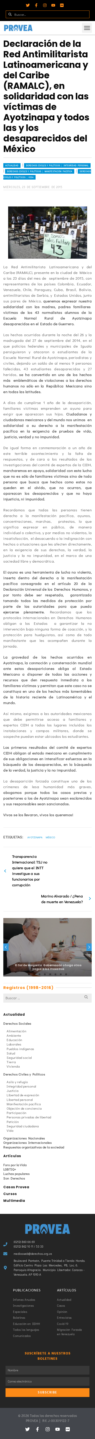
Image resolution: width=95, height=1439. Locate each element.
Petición (13, 1121)
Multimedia (14, 1200)
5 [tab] (50, 974)
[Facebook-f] (36, 5)
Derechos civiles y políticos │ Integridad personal (57, 165)
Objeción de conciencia (24, 1108)
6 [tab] (55, 974)
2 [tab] (34, 974)
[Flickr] (62, 5)
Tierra (11, 1062)
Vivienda (13, 1066)
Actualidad (12, 165)
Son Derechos (14, 1178)
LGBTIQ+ (9, 1169)
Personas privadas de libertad (29, 1117)
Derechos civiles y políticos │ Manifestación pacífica (39, 171)
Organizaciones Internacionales (27, 1142)
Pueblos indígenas (20, 1049)
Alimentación (16, 1031)
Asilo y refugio (17, 1082)
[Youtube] (53, 5)
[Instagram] (45, 5)
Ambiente (14, 1035)
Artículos (12, 1156)
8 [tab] (66, 974)
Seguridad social (19, 1057)
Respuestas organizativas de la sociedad (33, 1147)
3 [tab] (39, 974)
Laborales (14, 1044)
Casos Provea (16, 1187)
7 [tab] (61, 974)
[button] (87, 28)
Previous (6, 947)
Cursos (10, 1194)
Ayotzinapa (34, 837)
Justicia (12, 1090)
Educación (14, 1040)
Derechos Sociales (17, 1023)
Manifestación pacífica (24, 1104)
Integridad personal (21, 1086)
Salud (11, 1053)
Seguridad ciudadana (23, 1126)
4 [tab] (45, 974)
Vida (10, 1130)
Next (89, 947)
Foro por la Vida (15, 1165)
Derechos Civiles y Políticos (24, 1074)
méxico (50, 837)
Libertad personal (20, 1099)
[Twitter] (28, 5)
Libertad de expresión (23, 1095)
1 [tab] (29, 974)
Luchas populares (16, 1173)
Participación (17, 1113)
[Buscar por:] (47, 997)
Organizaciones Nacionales (24, 1138)
